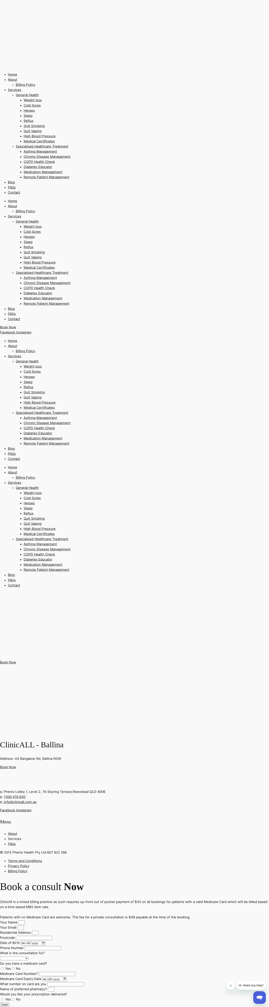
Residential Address (16, 933)
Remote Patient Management (46, 177)
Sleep (28, 116)
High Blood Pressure (40, 136)
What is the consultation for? (22, 953)
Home (12, 74)
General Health (27, 95)
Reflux (28, 121)
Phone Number (12, 948)
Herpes (29, 110)
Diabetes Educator (38, 167)
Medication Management (43, 172)
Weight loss (33, 100)
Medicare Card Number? (19, 974)
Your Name (9, 922)
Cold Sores (32, 105)
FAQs (12, 187)
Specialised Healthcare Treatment (42, 146)
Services (14, 90)
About (12, 80)
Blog (11, 182)
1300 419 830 (14, 797)
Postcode (8, 938)
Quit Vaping (33, 131)
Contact (14, 192)
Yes (8, 969)
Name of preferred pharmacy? (24, 989)
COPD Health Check (39, 162)
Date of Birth (10, 943)
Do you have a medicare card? (23, 963)
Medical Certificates (39, 141)
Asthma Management (40, 151)
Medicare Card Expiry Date (21, 979)
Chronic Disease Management (47, 157)
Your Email (8, 927)
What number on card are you (23, 984)
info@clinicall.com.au (20, 802)
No (18, 969)
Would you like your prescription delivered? (33, 994)
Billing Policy (25, 85)
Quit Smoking (34, 126)
